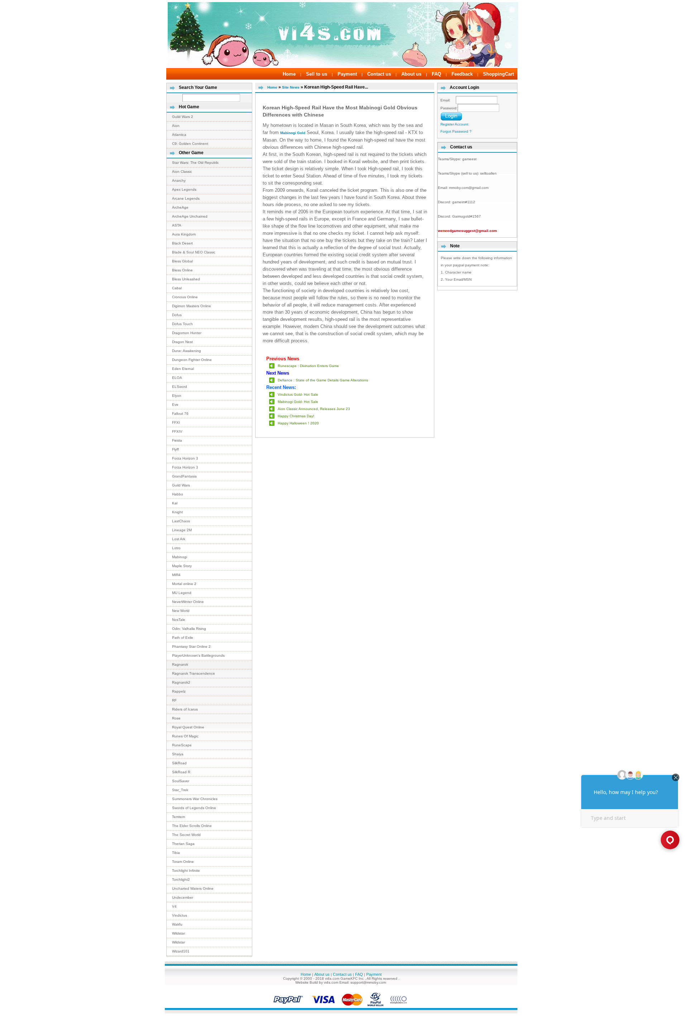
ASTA (176, 225)
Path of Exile (182, 638)
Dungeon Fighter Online (192, 360)
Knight (177, 512)
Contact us (379, 74)
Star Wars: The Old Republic (195, 163)
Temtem (178, 817)
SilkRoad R (181, 772)
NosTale (178, 620)
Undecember (182, 897)
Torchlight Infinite (186, 871)
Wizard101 (181, 951)
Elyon (176, 396)
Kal (174, 503)
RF (174, 700)
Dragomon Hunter (186, 333)
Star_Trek (180, 790)
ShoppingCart (498, 74)
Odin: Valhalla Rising (189, 629)
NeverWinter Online (188, 602)
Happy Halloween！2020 (298, 423)
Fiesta (177, 440)
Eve (175, 405)
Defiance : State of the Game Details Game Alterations (323, 380)
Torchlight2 (181, 879)
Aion (176, 126)
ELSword (179, 387)
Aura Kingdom (184, 234)
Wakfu (177, 924)
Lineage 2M (182, 530)
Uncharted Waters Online (193, 888)
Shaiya (177, 754)
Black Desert (182, 243)
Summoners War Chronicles (195, 799)
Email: (448, 100)
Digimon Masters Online (191, 306)
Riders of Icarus (185, 709)
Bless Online (182, 270)
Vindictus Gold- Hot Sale (298, 394)
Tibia (176, 853)
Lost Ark (178, 539)
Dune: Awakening (186, 351)
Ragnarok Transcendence (193, 673)
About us (411, 74)
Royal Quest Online (188, 727)
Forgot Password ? (456, 131)
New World (181, 611)
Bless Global (182, 261)
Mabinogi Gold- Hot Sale (298, 402)
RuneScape (182, 745)
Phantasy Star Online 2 (191, 646)
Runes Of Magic (185, 736)
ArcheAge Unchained (189, 216)
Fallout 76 (180, 413)
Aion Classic (182, 172)
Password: (449, 108)
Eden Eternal (183, 369)
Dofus (177, 315)
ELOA (177, 378)
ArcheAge (180, 207)
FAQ (436, 74)
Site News (291, 87)
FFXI (176, 422)
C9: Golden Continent (190, 144)
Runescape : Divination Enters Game (308, 366)
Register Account (454, 124)
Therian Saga (183, 844)
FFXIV (177, 431)
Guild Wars (181, 485)
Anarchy (179, 180)
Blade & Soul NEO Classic (193, 252)
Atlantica (179, 135)
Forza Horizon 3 (185, 458)
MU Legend (181, 593)
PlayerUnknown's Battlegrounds (198, 655)
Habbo (177, 494)
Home (289, 74)
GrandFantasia (184, 476)
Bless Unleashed (186, 279)
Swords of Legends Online (194, 808)
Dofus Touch (182, 324)
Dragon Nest (182, 342)
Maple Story (182, 566)
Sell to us (316, 74)
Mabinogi (179, 557)
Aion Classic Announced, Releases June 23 (314, 409)
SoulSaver (180, 781)
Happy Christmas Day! (296, 416)
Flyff (175, 449)
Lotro (176, 548)
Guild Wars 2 (182, 117)
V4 (174, 906)
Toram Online (183, 862)
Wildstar (178, 933)
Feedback (462, 74)
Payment (347, 74)
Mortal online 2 (184, 584)
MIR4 (176, 575)
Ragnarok (180, 664)
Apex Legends (184, 189)
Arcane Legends (186, 198)
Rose (176, 718)
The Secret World (186, 835)
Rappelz (179, 691)
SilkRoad (179, 763)
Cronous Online (185, 297)
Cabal (177, 288)
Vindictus (179, 915)
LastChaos (181, 521)
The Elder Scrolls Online (192, 826)
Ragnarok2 (181, 682)
